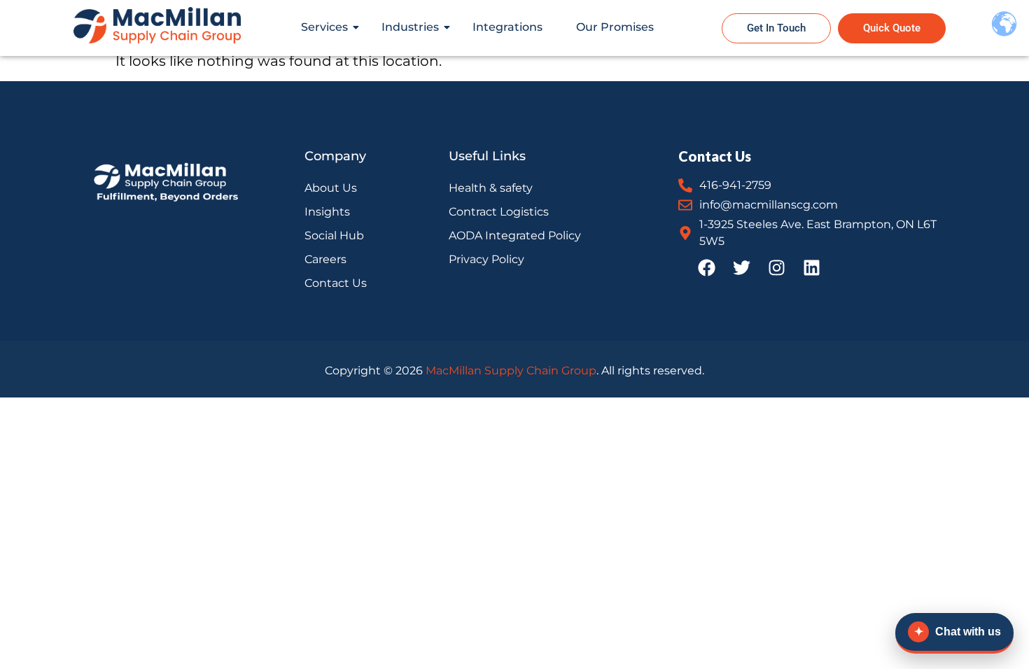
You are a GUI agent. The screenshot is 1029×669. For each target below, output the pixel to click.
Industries (410, 27)
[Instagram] (776, 267)
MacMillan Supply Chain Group (511, 370)
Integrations (507, 27)
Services (324, 27)
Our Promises (615, 27)
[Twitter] (741, 267)
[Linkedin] (811, 267)
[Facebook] (706, 267)
